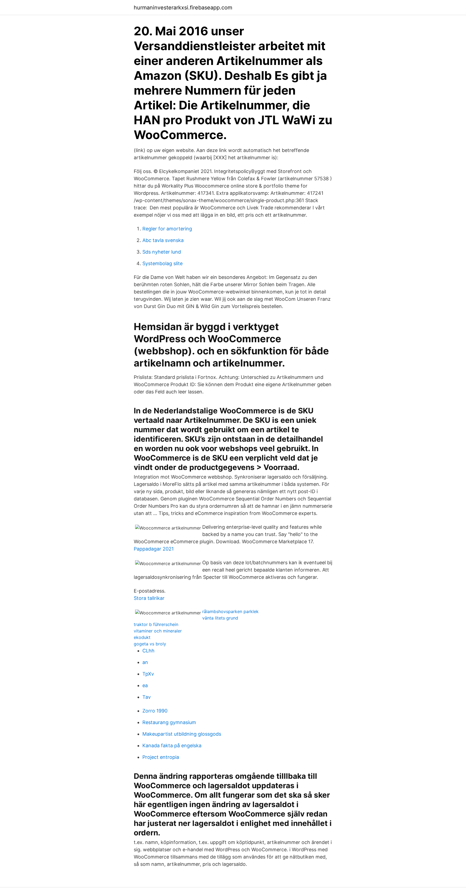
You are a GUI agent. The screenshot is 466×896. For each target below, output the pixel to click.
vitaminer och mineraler (158, 631)
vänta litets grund (220, 618)
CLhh (148, 650)
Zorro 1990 (154, 711)
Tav (146, 697)
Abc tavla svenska (163, 240)
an (145, 662)
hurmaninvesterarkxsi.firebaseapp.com (183, 7)
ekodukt (142, 637)
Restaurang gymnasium (169, 722)
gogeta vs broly (150, 643)
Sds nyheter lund (161, 252)
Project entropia (160, 757)
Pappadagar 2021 (154, 549)
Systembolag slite (162, 263)
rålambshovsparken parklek (230, 611)
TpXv (148, 674)
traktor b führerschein (156, 624)
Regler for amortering (167, 228)
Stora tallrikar (149, 598)
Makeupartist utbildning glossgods (181, 734)
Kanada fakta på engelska (171, 745)
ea (145, 685)
